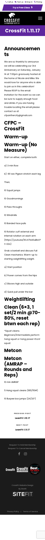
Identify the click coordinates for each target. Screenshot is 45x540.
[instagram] (25, 454)
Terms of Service (30, 511)
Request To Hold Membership (22, 445)
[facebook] (19, 454)
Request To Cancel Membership (22, 448)
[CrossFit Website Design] (23, 494)
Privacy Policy (13, 511)
